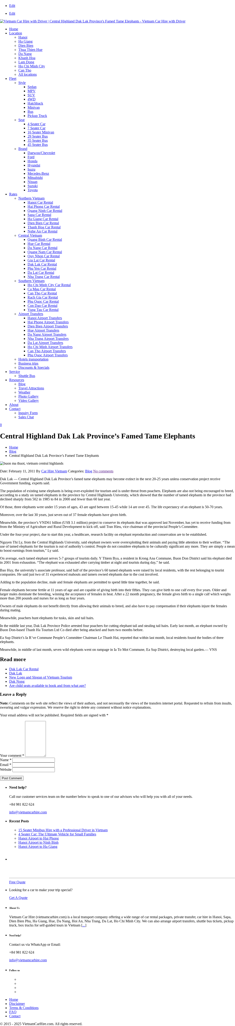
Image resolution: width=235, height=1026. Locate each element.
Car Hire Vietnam (54, 471)
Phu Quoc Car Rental (43, 301)
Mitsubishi (35, 178)
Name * (5, 760)
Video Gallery (28, 400)
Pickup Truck (37, 116)
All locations (27, 74)
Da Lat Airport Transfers (45, 343)
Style (22, 83)
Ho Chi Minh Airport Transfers (50, 347)
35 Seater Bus (38, 140)
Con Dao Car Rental (42, 306)
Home (13, 29)
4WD (32, 99)
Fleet (12, 78)
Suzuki (33, 186)
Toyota (33, 190)
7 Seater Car (36, 128)
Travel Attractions (31, 388)
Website (5, 769)
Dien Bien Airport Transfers (48, 326)
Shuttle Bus (26, 376)
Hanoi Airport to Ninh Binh (38, 842)
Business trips (28, 363)
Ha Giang (25, 41)
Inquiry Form (28, 413)
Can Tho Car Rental (42, 293)
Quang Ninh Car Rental (45, 211)
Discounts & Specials (33, 367)
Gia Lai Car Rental (41, 260)
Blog (21, 384)
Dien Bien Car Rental (43, 223)
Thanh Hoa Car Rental (44, 227)
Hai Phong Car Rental (44, 206)
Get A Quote (18, 898)
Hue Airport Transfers (43, 330)
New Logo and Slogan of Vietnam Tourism (40, 677)
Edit (12, 6)
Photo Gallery (28, 396)
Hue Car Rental (39, 244)
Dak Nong (17, 681)
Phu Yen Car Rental (42, 268)
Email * (5, 765)
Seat (21, 120)
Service (14, 372)
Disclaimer (17, 1004)
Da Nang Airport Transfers (47, 334)
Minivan (34, 107)
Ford (31, 157)
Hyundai (34, 165)
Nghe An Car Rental (42, 231)
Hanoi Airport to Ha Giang (37, 847)
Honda (32, 161)
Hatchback (35, 103)
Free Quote (17, 882)
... (83, 925)
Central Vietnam (30, 235)
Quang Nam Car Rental (45, 252)
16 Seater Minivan (41, 132)
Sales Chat (26, 417)
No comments (103, 471)
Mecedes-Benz (38, 173)
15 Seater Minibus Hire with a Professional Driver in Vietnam (63, 830)
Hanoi (22, 37)
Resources (16, 380)
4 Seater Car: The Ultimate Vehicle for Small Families (57, 834)
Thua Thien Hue (30, 50)
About (13, 405)
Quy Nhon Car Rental (44, 256)
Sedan (32, 87)
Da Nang (25, 54)
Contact (14, 409)
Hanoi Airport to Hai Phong (38, 838)
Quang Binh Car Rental (45, 239)
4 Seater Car (36, 124)
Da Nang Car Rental (42, 248)
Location (15, 33)
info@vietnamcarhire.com (28, 812)
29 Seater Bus (38, 136)
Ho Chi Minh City (31, 66)
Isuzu (31, 169)
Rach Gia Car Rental (43, 297)
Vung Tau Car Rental (43, 310)
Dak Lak (15, 673)
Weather (24, 392)
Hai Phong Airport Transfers (48, 322)
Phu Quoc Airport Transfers (48, 355)
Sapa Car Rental (39, 215)
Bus (30, 112)
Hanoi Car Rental (40, 202)
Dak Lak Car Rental (42, 264)
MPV (32, 91)
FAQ (13, 1012)
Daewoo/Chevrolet (41, 153)
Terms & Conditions (24, 1008)
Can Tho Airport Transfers (47, 351)
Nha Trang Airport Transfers (48, 339)
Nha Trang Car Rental (44, 277)
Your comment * (12, 755)
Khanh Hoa (26, 58)
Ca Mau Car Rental (42, 289)
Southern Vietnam (31, 281)
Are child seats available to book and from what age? (47, 686)
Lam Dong (26, 62)
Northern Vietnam (31, 198)
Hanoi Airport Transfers (45, 318)
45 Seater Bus (38, 145)
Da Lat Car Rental (41, 273)
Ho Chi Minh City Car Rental (49, 285)
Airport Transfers (30, 314)
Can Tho (24, 70)
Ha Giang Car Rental (43, 219)
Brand (22, 149)
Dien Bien (25, 45)
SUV (31, 95)
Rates (13, 194)
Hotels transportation (33, 359)
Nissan (32, 182)
